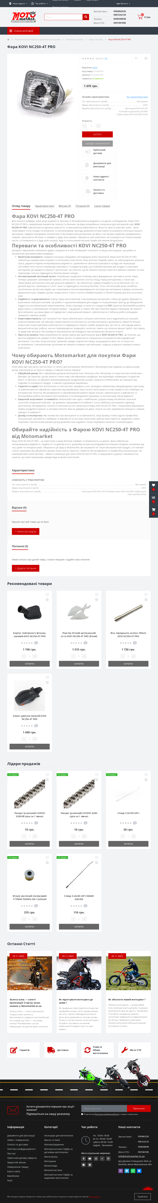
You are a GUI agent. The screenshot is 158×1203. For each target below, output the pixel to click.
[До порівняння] (47, 600)
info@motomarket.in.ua (131, 1156)
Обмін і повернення (18, 1140)
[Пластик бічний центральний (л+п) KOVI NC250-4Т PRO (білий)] (79, 612)
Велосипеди (50, 1165)
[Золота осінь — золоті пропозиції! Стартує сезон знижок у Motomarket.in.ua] (29, 972)
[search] (86, 17)
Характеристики (44, 206)
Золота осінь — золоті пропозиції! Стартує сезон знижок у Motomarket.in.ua (26, 1002)
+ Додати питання (25, 568)
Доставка (62, 1050)
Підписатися (139, 1108)
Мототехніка (51, 1156)
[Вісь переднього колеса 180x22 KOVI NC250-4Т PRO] (128, 612)
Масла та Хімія (52, 1140)
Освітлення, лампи (74, 39)
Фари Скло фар (96, 39)
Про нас (11, 1153)
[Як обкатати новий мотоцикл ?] (128, 972)
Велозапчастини (53, 1170)
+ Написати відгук (25, 531)
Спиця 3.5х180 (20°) (128, 813)
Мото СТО (135, 1050)
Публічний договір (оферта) (22, 1157)
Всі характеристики (137, 96)
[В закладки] (47, 595)
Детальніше (94, 1196)
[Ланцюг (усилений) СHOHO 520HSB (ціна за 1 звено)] (29, 792)
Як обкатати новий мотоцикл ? (127, 999)
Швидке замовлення (97, 143)
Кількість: (87, 120)
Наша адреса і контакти (101, 178)
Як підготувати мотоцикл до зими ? (76, 1001)
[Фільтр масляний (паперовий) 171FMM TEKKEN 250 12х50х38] (29, 875)
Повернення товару (17, 1166)
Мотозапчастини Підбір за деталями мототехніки (37, 39)
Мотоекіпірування (54, 1144)
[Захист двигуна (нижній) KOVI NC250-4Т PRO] (29, 695)
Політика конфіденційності (107, 1114)
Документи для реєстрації (102, 165)
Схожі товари (102, 206)
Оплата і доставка (60, 7)
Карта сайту (13, 1171)
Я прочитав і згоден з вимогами (111, 1114)
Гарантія (24, 1050)
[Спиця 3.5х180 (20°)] (128, 792)
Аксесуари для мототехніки (58, 1135)
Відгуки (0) (65, 206)
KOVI (95, 67)
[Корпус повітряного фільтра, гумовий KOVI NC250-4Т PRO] (29, 612)
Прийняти (143, 1196)
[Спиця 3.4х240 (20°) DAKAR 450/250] (79, 875)
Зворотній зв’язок (16, 1162)
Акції (9, 1180)
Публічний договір (99, 151)
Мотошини (50, 1161)
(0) (106, 58)
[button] (39, 3)
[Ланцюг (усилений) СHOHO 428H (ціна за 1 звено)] (79, 792)
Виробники (13, 1175)
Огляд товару (21, 206)
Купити (97, 134)
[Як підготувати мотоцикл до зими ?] (79, 972)
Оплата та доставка (99, 191)
